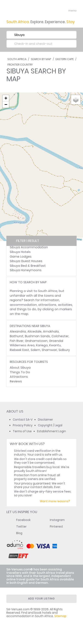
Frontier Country (20, 64)
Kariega (42, 345)
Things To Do (20, 372)
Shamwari (49, 350)
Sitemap (60, 616)
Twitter (21, 527)
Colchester (60, 336)
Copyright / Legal (50, 425)
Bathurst (16, 336)
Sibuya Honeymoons (26, 270)
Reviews (16, 381)
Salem (35, 350)
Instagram (57, 520)
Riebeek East (19, 350)
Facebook (23, 520)
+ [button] (5, 98)
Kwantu (55, 345)
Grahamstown (36, 341)
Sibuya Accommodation (29, 247)
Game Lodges (20, 256)
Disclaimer (45, 420)
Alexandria (18, 331)
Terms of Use (22, 431)
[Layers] (75, 99)
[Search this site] (56, 10)
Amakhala (51, 331)
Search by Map (41, 59)
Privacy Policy (23, 425)
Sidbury (64, 350)
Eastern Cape (65, 59)
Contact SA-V (23, 420)
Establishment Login (51, 431)
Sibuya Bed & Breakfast (28, 266)
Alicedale (34, 331)
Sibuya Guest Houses (26, 261)
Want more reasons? (55, 501)
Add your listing (41, 598)
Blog (19, 533)
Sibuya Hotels (20, 252)
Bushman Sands (37, 336)
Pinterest (56, 527)
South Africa (16, 59)
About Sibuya (20, 367)
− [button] (5, 104)
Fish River (16, 341)
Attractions (19, 377)
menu (64, 10)
